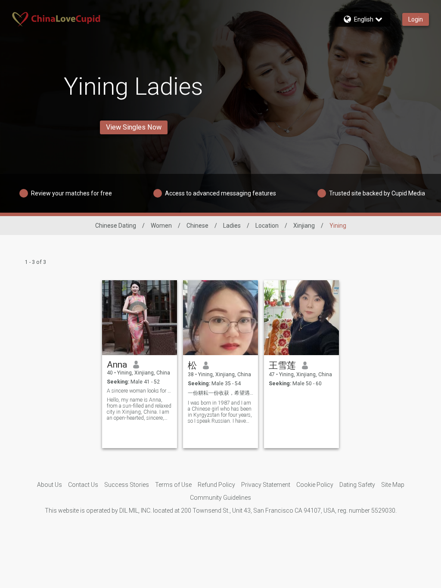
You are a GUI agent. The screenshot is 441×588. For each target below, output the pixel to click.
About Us (49, 484)
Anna (117, 364)
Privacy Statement (265, 484)
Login (415, 19)
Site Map (392, 484)
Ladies (232, 225)
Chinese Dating (115, 225)
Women (161, 225)
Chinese (197, 225)
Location (267, 225)
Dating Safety (357, 484)
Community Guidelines (220, 497)
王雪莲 (282, 365)
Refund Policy (216, 484)
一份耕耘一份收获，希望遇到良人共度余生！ (221, 393)
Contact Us (83, 484)
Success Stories (126, 484)
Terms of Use (173, 484)
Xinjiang (304, 225)
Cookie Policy (314, 484)
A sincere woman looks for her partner (140, 391)
